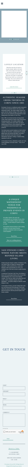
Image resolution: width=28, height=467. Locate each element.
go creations (19, 466)
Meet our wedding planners (14, 240)
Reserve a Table (14, 448)
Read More (14, 236)
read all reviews (14, 86)
